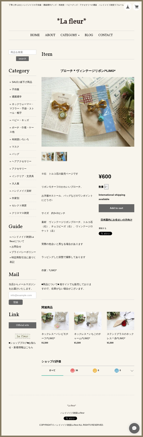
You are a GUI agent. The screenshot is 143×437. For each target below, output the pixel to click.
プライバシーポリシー (24, 252)
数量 (101, 186)
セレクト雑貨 (19, 205)
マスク (15, 146)
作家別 (15, 198)
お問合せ (16, 246)
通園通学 (17, 96)
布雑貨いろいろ (20, 139)
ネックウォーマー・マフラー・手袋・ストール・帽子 (22, 108)
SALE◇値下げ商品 (22, 82)
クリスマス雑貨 (20, 213)
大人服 (15, 183)
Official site (22, 325)
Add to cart (116, 208)
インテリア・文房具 (23, 176)
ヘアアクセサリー (21, 161)
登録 (15, 302)
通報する (102, 228)
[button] (70, 35)
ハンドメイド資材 (21, 190)
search (22, 58)
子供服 (15, 89)
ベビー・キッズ (20, 120)
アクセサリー (19, 168)
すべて (52, 370)
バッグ (15, 154)
